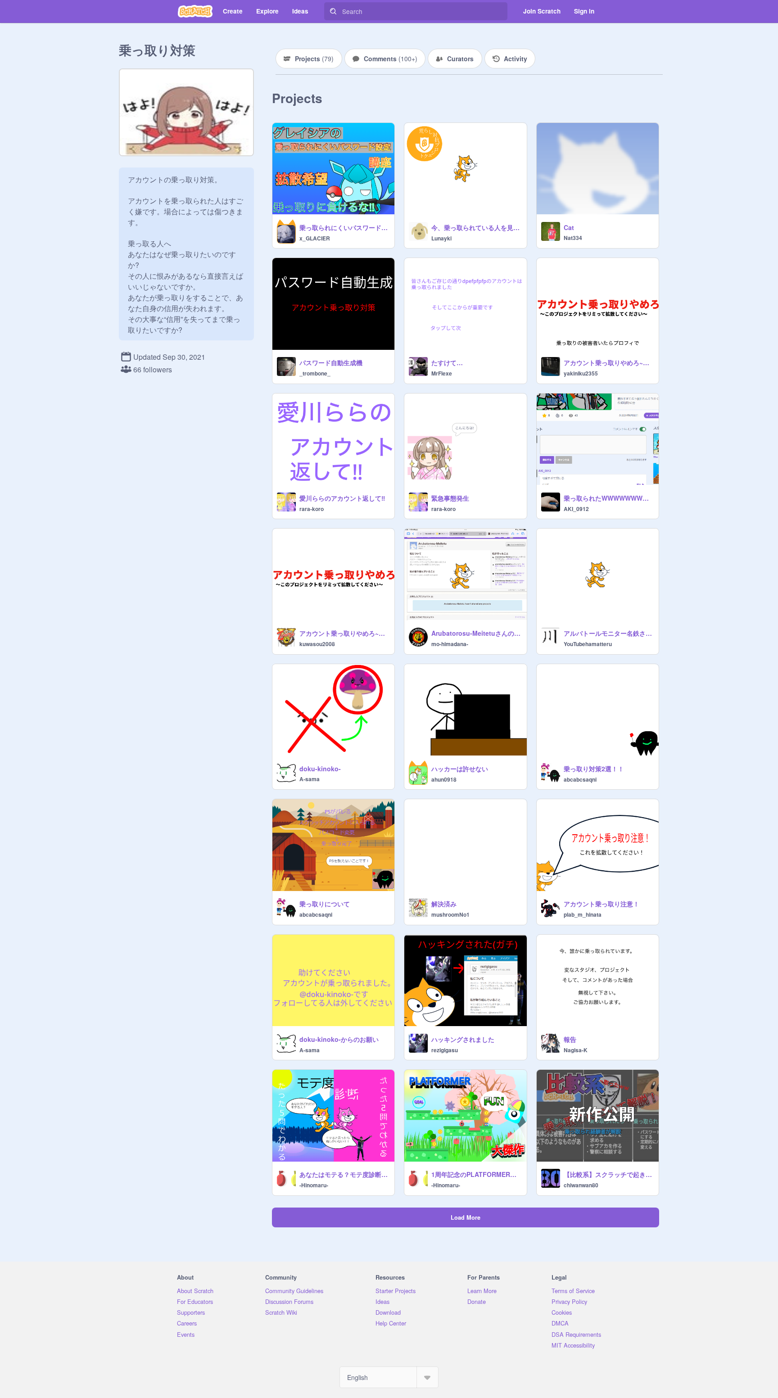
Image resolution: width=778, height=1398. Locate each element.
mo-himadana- (449, 644)
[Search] (333, 11)
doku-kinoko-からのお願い (339, 1039)
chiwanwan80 (581, 1185)
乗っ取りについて (324, 903)
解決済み (444, 903)
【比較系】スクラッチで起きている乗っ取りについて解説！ (608, 1174)
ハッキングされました (462, 1039)
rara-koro (311, 509)
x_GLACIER (314, 238)
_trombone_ (314, 373)
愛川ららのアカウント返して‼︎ (342, 497)
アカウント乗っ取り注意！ (601, 903)
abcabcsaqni (580, 779)
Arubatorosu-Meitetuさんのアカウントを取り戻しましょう (476, 633)
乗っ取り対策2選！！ (594, 768)
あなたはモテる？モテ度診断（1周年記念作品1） (344, 1174)
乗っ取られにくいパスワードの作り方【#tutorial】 (344, 227)
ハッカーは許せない (459, 768)
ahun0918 (444, 779)
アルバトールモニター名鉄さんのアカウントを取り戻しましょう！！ (608, 633)
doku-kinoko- (320, 768)
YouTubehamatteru (588, 644)
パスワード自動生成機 (330, 362)
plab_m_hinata (583, 914)
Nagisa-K (576, 1050)
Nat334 (573, 238)
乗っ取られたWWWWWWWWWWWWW (608, 497)
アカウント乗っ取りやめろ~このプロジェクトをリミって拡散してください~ (344, 633)
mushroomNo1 (450, 914)
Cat (569, 227)
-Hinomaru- (313, 1185)
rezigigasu (444, 1050)
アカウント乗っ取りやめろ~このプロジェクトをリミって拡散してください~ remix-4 (608, 362)
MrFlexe (441, 373)
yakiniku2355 (581, 373)
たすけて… (447, 362)
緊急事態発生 (450, 497)
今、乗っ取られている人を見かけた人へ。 (476, 227)
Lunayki (441, 238)
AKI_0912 (576, 509)
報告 (570, 1039)
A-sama (309, 779)
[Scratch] (195, 11)
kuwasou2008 (317, 644)
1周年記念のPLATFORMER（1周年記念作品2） (476, 1174)
